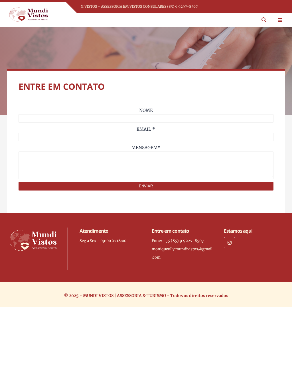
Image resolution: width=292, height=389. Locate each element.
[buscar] (263, 20)
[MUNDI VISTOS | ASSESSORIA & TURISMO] (28, 14)
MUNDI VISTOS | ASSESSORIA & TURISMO (124, 295)
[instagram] (229, 242)
